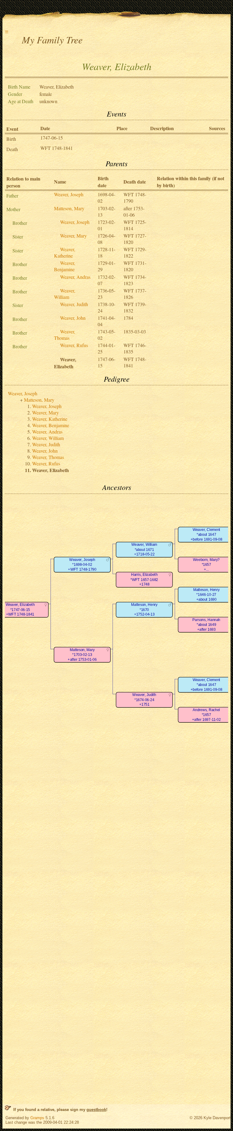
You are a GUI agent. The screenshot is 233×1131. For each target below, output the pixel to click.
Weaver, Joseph (68, 194)
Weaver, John (73, 318)
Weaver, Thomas (64, 334)
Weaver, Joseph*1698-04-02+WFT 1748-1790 (82, 565)
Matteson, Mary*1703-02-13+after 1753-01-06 (82, 655)
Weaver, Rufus (74, 345)
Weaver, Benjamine (64, 266)
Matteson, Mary (69, 208)
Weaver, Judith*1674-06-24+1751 (144, 700)
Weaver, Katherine (64, 252)
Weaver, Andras (75, 277)
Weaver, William (64, 293)
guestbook (96, 1109)
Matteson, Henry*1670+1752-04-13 (144, 609)
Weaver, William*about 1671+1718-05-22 (144, 549)
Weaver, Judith (74, 304)
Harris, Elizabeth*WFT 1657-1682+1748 (144, 579)
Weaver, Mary (73, 235)
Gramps (37, 1118)
